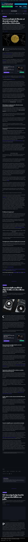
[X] (7, 275)
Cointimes (14, 270)
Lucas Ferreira (4, 297)
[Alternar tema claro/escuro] (23, 11)
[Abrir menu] (2, 11)
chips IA (8, 471)
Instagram (19, 272)
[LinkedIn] (9, 275)
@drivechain (21, 77)
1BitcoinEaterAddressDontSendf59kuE (8, 140)
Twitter (24, 272)
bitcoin (4, 53)
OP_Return (4, 197)
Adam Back (4, 60)
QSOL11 (14, 0)
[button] (25, 0)
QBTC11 (9, 0)
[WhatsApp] (11, 275)
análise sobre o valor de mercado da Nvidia (9, 437)
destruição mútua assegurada (20, 227)
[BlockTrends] (14, 11)
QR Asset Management (4, 0)
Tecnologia (4, 16)
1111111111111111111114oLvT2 (19, 140)
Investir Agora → (22, 0)
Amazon (4, 471)
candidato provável (9, 53)
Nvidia (20, 471)
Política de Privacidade (3, 540)
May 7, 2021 (13, 79)
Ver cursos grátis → (6, 72)
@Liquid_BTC (9, 77)
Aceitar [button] (7, 540)
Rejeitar (10, 540)
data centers (12, 471)
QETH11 (11, 0)
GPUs (16, 471)
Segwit (8, 180)
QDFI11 (17, 0)
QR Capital (15, 272)
